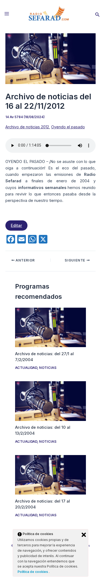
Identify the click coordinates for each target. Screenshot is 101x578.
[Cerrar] (84, 535)
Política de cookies (33, 572)
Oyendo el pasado (68, 127)
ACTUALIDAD (26, 368)
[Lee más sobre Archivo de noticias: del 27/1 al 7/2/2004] (50, 327)
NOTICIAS (48, 368)
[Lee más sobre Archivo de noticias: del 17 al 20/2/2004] (50, 474)
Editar (16, 225)
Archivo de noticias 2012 (27, 127)
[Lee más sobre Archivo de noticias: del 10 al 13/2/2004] (50, 400)
